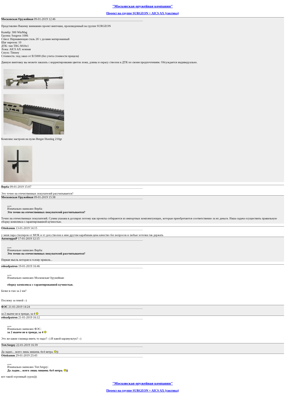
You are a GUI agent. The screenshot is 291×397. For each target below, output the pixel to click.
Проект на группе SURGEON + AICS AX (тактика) (142, 13)
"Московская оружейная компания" (142, 6)
